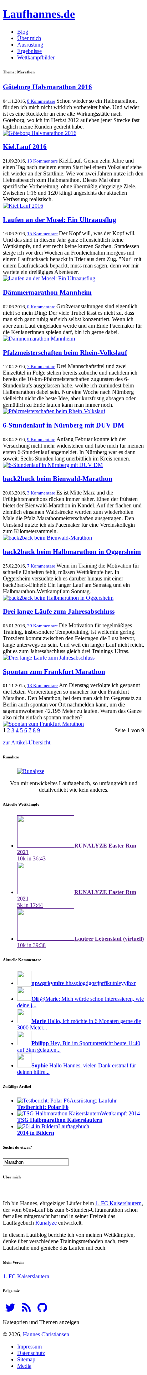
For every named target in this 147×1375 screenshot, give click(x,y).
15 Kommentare (42, 233)
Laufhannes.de (39, 14)
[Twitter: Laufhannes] (10, 1310)
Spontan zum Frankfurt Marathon (54, 671)
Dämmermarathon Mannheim (47, 292)
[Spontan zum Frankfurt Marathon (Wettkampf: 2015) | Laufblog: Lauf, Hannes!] (43, 724)
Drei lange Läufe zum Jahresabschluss (59, 611)
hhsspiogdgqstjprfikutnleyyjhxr (83, 983)
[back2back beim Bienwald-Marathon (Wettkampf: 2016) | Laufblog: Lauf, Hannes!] (47, 538)
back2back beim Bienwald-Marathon (57, 478)
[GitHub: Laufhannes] (42, 1310)
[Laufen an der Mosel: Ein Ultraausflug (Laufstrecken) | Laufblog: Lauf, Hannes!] (49, 278)
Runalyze (46, 1223)
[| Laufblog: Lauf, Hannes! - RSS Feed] (26, 1310)
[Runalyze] (30, 771)
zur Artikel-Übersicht (26, 742)
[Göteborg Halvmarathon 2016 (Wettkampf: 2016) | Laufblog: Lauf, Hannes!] (39, 133)
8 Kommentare (41, 101)
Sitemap (26, 1359)
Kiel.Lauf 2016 (25, 146)
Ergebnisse (29, 51)
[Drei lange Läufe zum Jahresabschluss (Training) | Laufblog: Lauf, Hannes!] (49, 658)
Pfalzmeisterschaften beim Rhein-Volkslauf (65, 352)
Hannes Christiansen (46, 1334)
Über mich (29, 38)
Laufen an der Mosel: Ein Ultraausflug (59, 219)
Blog (22, 32)
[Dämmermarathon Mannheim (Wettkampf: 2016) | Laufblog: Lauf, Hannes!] (39, 339)
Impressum (29, 1346)
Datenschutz (31, 1353)
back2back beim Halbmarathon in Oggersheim (72, 551)
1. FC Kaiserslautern (118, 1203)
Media (24, 1366)
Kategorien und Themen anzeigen (41, 1322)
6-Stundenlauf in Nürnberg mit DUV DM (63, 425)
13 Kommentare (42, 161)
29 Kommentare (42, 625)
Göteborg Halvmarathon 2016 (47, 87)
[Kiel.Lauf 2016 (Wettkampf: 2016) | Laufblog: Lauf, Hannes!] (23, 206)
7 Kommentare (41, 366)
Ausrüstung (30, 45)
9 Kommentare (41, 439)
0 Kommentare (41, 306)
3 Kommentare (41, 493)
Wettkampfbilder (36, 57)
